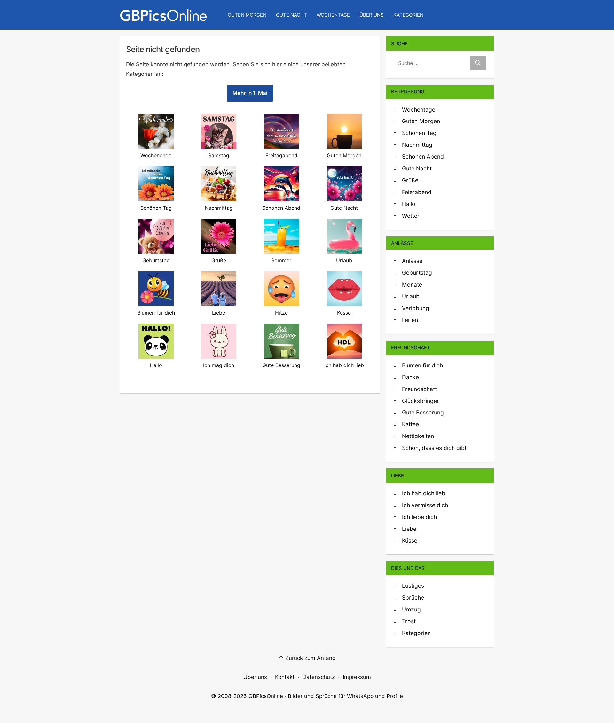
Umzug (411, 609)
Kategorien (408, 15)
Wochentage (333, 15)
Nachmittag (417, 144)
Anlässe (412, 260)
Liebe (409, 528)
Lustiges (413, 585)
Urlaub (411, 296)
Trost (409, 621)
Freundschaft (419, 389)
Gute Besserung (423, 412)
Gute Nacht (291, 15)
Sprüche (413, 597)
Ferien (410, 320)
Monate (412, 284)
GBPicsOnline (265, 696)
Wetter (411, 215)
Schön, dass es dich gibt (434, 447)
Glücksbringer (420, 400)
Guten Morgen (247, 15)
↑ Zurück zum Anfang (307, 658)
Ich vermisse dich (425, 505)
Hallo (408, 203)
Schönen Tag (419, 133)
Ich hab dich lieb (423, 493)
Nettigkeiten (418, 436)
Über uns (371, 15)
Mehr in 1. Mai (249, 93)
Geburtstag (417, 272)
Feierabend (416, 192)
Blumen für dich (422, 365)
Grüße (410, 180)
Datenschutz (319, 677)
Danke (410, 377)
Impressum (357, 677)
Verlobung (415, 308)
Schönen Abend (423, 156)
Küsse (409, 540)
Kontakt (285, 677)
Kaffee (410, 424)
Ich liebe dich (419, 517)
